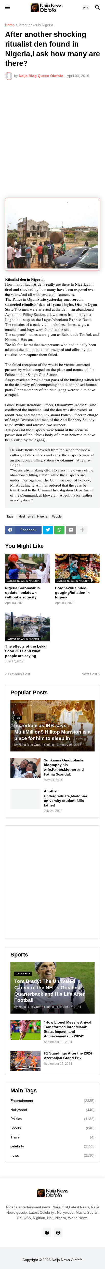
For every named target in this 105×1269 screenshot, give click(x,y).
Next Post (89, 674)
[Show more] (82, 530)
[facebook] (47, 1232)
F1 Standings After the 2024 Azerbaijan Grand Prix (68, 1055)
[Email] (71, 530)
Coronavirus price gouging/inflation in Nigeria (72, 592)
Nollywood (52, 1110)
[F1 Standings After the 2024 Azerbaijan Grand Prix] (25, 1061)
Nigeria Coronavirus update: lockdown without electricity (22, 592)
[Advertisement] (52, 139)
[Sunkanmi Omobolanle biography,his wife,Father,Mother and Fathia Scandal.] (25, 768)
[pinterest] (58, 1232)
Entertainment (52, 1101)
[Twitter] (48, 530)
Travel (52, 1137)
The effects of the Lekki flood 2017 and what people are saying (25, 651)
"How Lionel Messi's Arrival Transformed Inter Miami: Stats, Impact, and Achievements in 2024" (67, 1029)
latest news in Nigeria (36, 25)
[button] (7, 7)
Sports (52, 1128)
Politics (52, 1119)
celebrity (52, 1146)
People (57, 516)
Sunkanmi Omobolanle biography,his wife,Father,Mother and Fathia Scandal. (64, 767)
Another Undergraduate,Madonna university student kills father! (65, 798)
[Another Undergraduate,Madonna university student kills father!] (25, 799)
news (52, 1155)
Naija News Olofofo (67, 1260)
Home (10, 25)
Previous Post (19, 674)
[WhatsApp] (59, 530)
